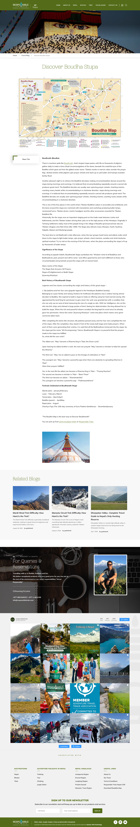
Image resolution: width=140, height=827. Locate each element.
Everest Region (80, 778)
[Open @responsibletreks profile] (12, 619)
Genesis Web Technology (94, 824)
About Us (66, 5)
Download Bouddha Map (113, 788)
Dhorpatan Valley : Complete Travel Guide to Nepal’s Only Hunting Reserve (107, 516)
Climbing (40, 781)
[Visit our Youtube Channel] (125, 822)
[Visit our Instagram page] (120, 822)
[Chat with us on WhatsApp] (122, 5)
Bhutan (83, 5)
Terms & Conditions (110, 781)
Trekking (40, 774)
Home (58, 5)
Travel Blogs (101, 5)
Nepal (75, 5)
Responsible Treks (86, 422)
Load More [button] (64, 746)
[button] (25, 638)
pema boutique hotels (67, 422)
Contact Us (112, 5)
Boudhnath (68, 163)
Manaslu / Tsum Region (83, 788)
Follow (125, 619)
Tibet (91, 5)
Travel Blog (25, 55)
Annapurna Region (82, 774)
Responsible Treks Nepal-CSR (114, 785)
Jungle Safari (41, 785)
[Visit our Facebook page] (115, 822)
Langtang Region (81, 781)
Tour (38, 778)
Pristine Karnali (80, 785)
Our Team (107, 778)
